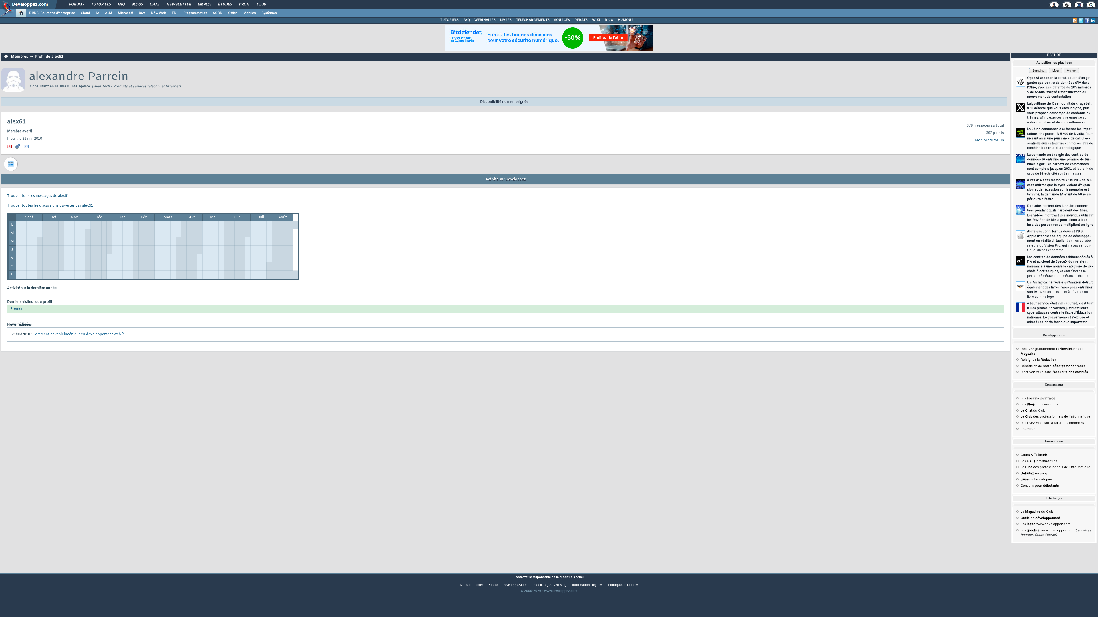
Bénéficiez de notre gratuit (1053, 366)
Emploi (204, 4)
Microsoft (125, 13)
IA (97, 13)
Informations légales (587, 585)
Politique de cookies (623, 585)
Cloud (85, 13)
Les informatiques (1039, 404)
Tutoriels (100, 4)
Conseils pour (1040, 486)
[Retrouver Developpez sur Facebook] (1087, 20)
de (1040, 518)
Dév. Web (158, 13)
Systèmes (269, 13)
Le (1026, 411)
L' (1028, 429)
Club (261, 4)
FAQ (121, 4)
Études (224, 4)
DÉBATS (581, 20)
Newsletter (178, 4)
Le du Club (1037, 512)
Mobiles (249, 13)
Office (233, 13)
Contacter (521, 577)
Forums (76, 4)
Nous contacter (471, 585)
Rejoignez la (1038, 360)
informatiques (1037, 480)
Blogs (137, 4)
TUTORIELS (449, 20)
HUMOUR (626, 20)
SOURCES (562, 20)
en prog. (1034, 474)
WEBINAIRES (485, 20)
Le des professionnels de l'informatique (1055, 417)
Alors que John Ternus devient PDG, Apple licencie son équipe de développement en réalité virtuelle (1059, 240)
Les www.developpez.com (1045, 524)
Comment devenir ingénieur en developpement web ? (78, 334)
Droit (244, 4)
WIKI (596, 20)
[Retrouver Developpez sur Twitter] (1081, 20)
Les (1038, 398)
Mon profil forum (989, 140)
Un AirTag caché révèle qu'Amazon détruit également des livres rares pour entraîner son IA (1060, 290)
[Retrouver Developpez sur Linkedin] (1093, 20)
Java (142, 13)
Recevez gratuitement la (1049, 349)
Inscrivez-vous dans (1054, 372)
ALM (108, 13)
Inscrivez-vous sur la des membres (1052, 423)
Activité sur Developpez (506, 179)
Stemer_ (17, 309)
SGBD (217, 13)
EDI (175, 13)
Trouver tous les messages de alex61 (38, 196)
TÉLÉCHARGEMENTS (533, 20)
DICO (609, 20)
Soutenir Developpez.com (508, 585)
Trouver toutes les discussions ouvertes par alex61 (50, 205)
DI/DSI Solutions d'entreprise (52, 13)
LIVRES (506, 20)
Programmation (195, 13)
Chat (154, 4)
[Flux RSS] (1075, 20)
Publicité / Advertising (549, 585)
